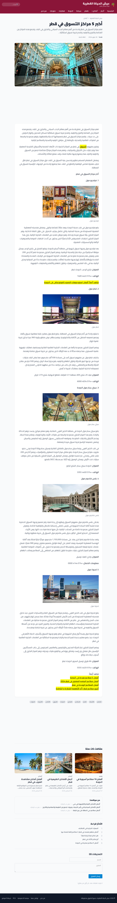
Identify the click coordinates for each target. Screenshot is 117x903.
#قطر (84, 702)
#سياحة (63, 702)
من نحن (44, 10)
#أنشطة (92, 702)
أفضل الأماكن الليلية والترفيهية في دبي (86, 804)
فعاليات (62, 10)
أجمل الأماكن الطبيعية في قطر (59, 780)
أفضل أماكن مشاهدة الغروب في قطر (31, 780)
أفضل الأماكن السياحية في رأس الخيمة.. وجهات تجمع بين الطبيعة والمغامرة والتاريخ (71, 807)
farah (100, 37)
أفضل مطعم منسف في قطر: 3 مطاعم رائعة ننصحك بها (79, 832)
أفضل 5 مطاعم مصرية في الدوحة (86, 843)
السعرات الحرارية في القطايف (88, 828)
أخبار (102, 10)
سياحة (78, 10)
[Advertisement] (58, 105)
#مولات (33, 702)
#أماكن (48, 702)
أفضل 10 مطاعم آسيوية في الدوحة (89, 780)
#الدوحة (40, 702)
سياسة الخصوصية (23, 898)
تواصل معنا (34, 898)
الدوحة (70, 10)
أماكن (94, 10)
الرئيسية (110, 10)
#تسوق (55, 702)
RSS (14, 898)
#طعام (99, 702)
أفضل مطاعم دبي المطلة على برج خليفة (86, 810)
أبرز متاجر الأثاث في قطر (90, 839)
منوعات (53, 10)
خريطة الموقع (6, 898)
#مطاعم (77, 702)
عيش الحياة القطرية (96, 18)
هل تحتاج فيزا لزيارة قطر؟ (89, 836)
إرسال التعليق (95, 876)
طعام (86, 10)
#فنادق (70, 702)
